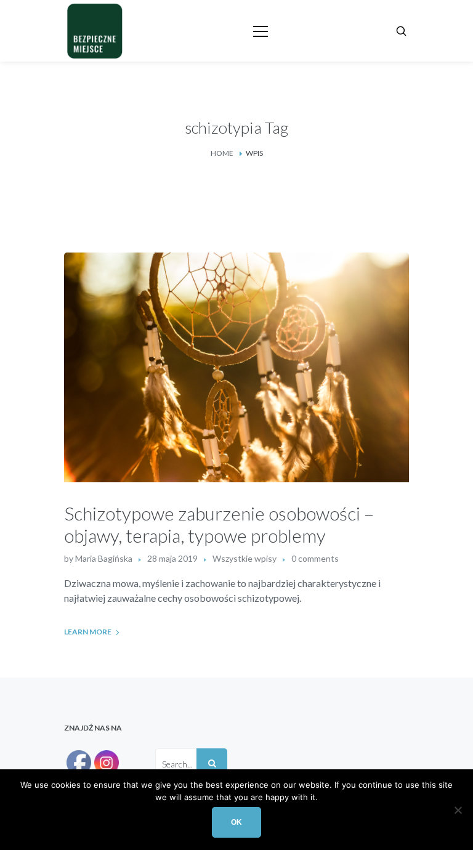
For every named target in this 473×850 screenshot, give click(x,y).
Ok (236, 822)
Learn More (87, 631)
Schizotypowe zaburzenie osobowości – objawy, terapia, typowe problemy (219, 524)
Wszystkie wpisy (244, 558)
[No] (457, 810)
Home (222, 153)
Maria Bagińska (103, 558)
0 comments (315, 558)
